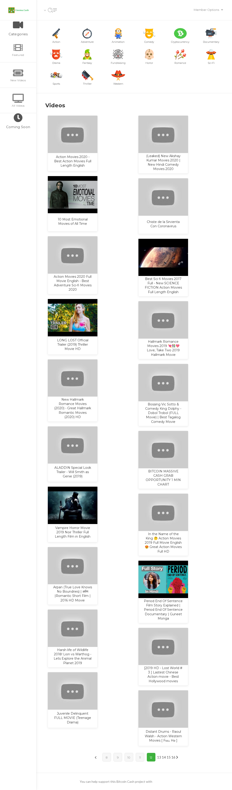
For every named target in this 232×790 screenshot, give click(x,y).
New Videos (18, 80)
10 (128, 757)
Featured (18, 55)
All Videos (18, 105)
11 (140, 757)
